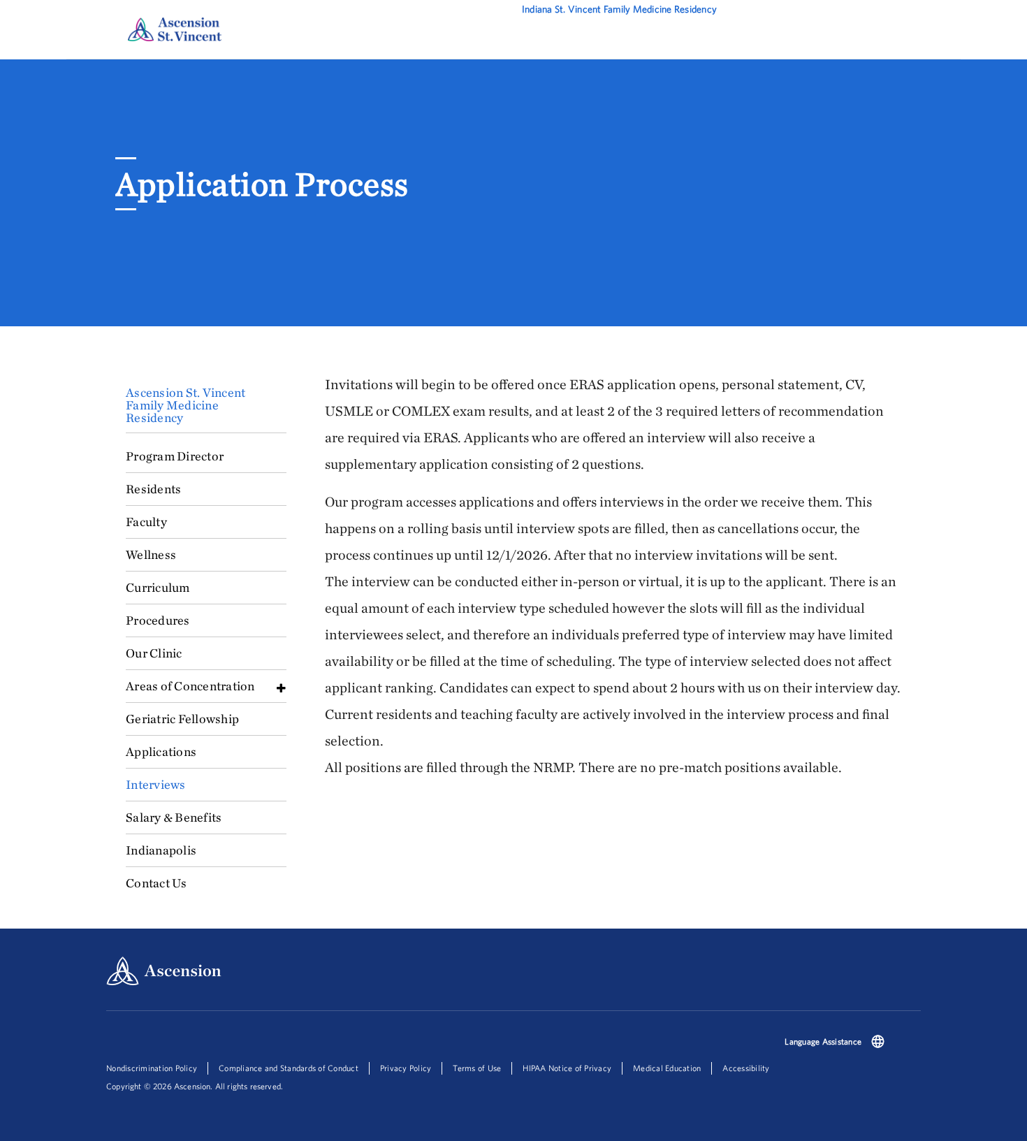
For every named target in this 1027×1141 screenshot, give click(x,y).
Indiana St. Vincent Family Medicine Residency (619, 9)
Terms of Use (477, 1068)
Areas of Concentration (190, 686)
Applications (161, 751)
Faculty (146, 522)
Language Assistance (823, 1041)
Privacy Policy (406, 1068)
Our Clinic (154, 653)
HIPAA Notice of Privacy (567, 1068)
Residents (153, 489)
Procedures (158, 620)
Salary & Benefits (173, 817)
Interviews (156, 784)
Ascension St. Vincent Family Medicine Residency (185, 405)
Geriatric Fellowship (182, 719)
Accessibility (745, 1068)
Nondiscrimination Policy (151, 1068)
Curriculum (158, 587)
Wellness (151, 554)
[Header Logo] (174, 29)
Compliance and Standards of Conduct (288, 1068)
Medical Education (667, 1068)
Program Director (175, 456)
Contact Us (156, 883)
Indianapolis (161, 850)
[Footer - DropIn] (877, 1043)
